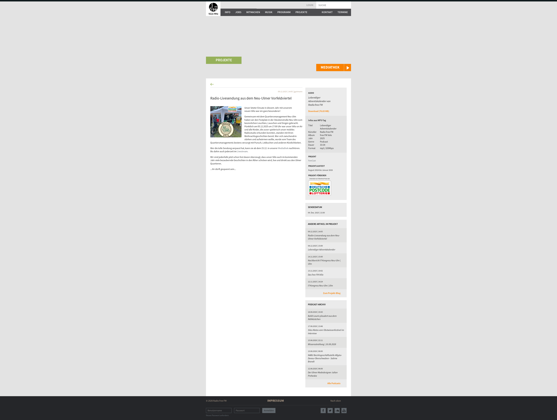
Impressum (275, 401)
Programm (284, 12)
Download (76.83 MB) (318, 111)
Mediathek (283, 148)
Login (309, 5)
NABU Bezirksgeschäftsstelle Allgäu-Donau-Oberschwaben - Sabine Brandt (325, 358)
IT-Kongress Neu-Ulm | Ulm (320, 285)
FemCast (312, 160)
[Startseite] (213, 8)
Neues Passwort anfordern (217, 415)
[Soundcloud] (337, 410)
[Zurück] (278, 85)
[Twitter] (330, 410)
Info (227, 12)
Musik (268, 12)
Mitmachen (253, 12)
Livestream (242, 151)
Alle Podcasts (333, 383)
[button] (333, 67)
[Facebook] (323, 410)
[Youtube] (344, 410)
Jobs (238, 12)
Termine (343, 12)
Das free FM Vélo (315, 274)
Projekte (301, 12)
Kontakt (327, 12)
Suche (322, 5)
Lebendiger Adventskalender (321, 249)
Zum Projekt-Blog (331, 293)
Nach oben (335, 400)
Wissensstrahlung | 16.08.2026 (322, 344)
